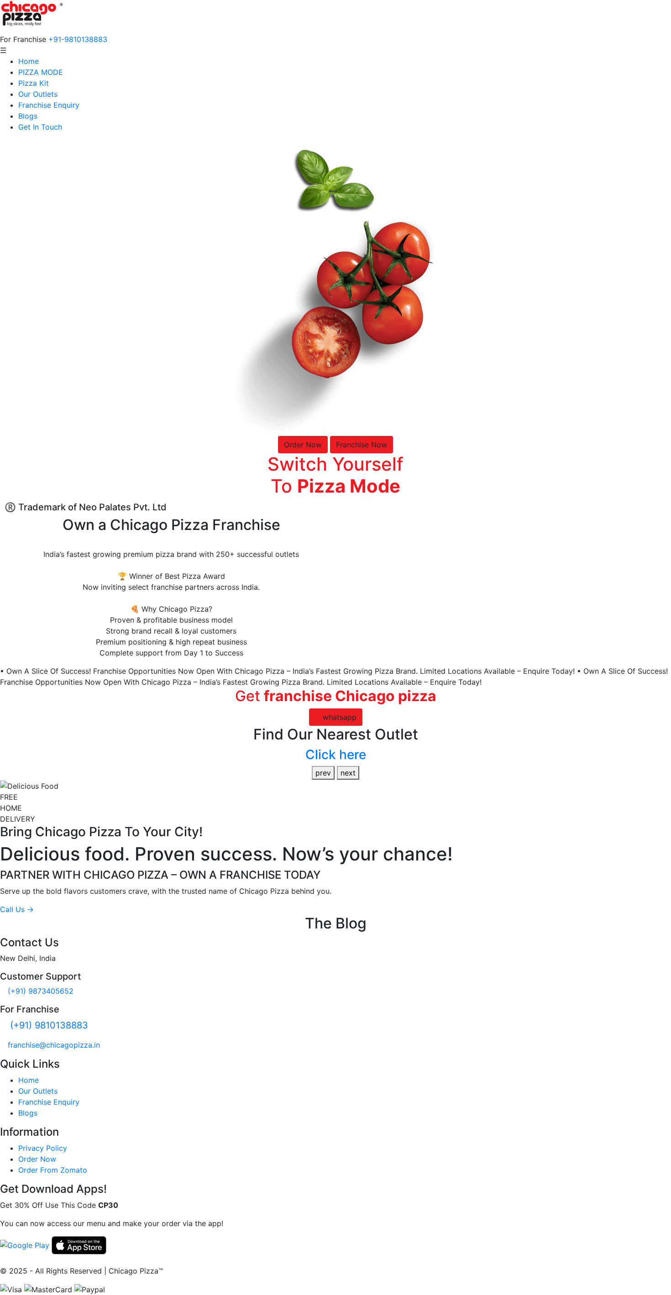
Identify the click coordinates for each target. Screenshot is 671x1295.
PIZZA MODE (40, 72)
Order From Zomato (52, 1169)
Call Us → (17, 909)
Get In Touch (40, 126)
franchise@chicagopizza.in (54, 1044)
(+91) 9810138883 (49, 1025)
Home (28, 61)
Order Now (303, 444)
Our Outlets (38, 94)
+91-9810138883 (77, 39)
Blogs (27, 116)
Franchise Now (361, 444)
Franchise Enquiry (48, 105)
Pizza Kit (33, 83)
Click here (335, 754)
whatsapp (338, 717)
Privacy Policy (42, 1148)
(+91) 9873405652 (40, 991)
